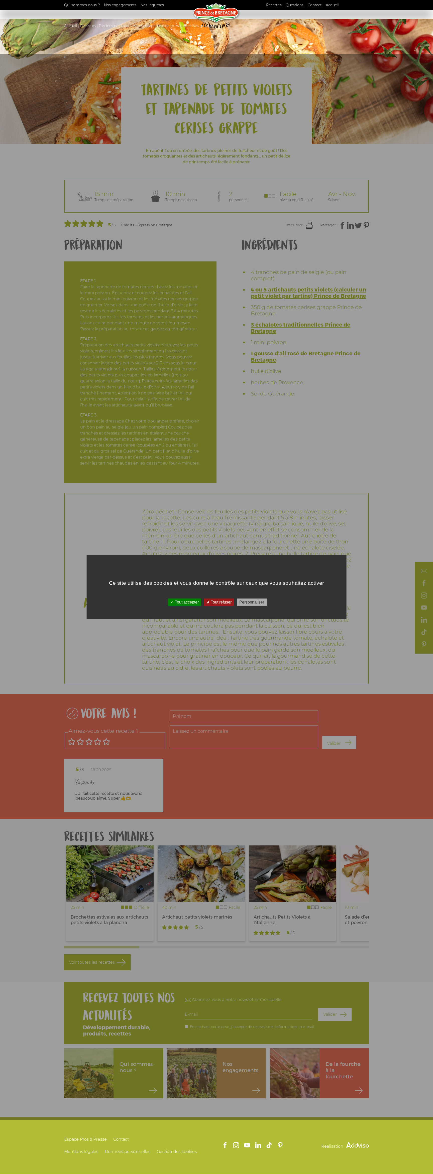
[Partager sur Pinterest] (366, 225)
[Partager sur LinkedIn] (350, 225)
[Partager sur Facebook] (342, 225)
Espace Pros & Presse (85, 1139)
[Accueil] (216, 27)
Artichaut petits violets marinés (197, 917)
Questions (295, 5)
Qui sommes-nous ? (82, 5)
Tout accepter (186, 602)
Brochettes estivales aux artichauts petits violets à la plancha (109, 919)
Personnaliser (251, 602)
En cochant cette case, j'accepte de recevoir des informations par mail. (252, 1026)
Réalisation (332, 1146)
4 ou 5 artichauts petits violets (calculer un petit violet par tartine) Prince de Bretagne (308, 292)
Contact (315, 5)
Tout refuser (221, 602)
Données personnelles (127, 1151)
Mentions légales (81, 1151)
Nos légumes (152, 5)
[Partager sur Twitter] (358, 225)
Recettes (274, 5)
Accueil (332, 5)
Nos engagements (120, 5)
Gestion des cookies (177, 1151)
